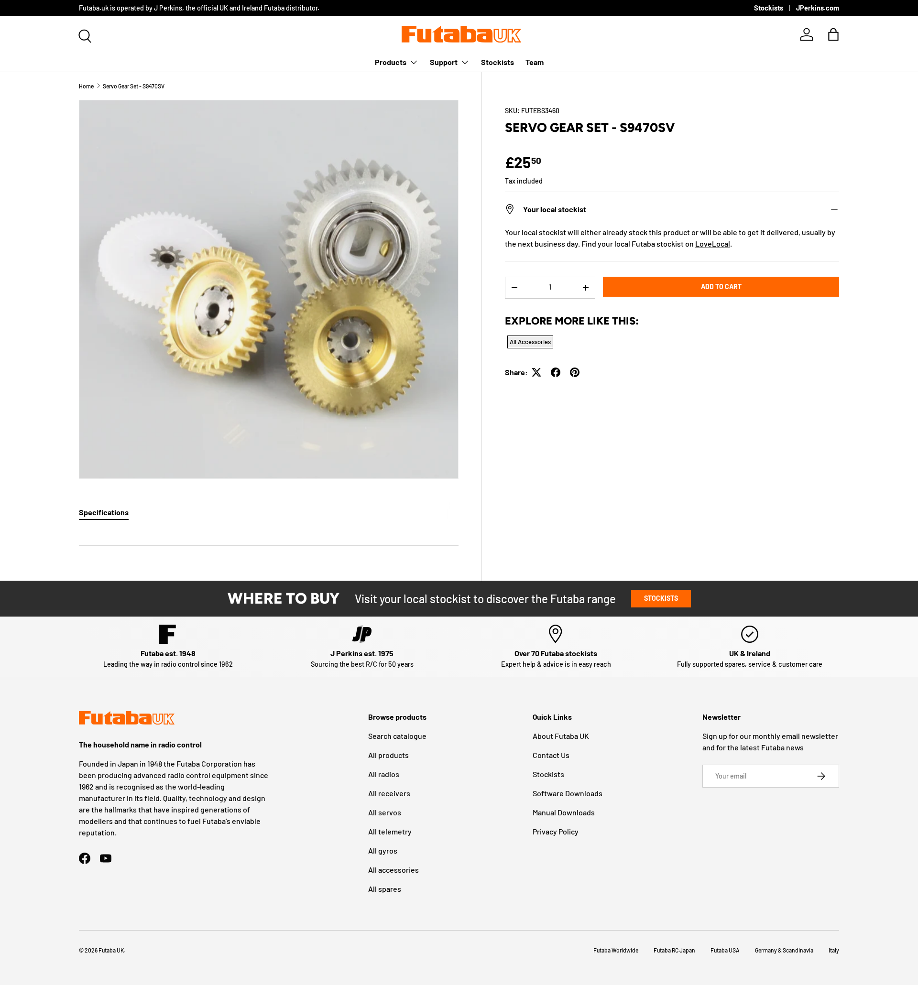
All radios (383, 774)
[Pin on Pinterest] (574, 372)
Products (390, 61)
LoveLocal (712, 243)
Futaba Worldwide (615, 950)
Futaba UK (111, 950)
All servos (384, 812)
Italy (834, 950)
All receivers (389, 793)
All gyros (382, 850)
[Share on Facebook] (555, 372)
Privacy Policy (556, 831)
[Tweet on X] (536, 372)
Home (86, 86)
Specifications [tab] (104, 512)
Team (534, 61)
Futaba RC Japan (674, 950)
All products (388, 754)
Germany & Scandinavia (784, 950)
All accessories (393, 869)
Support (444, 61)
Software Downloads (567, 793)
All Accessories (530, 342)
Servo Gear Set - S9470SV (133, 86)
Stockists (768, 8)
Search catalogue (397, 735)
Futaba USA (725, 950)
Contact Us (551, 754)
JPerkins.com (817, 8)
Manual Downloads (564, 812)
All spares (384, 888)
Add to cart (721, 286)
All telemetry (390, 831)
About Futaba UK (561, 735)
